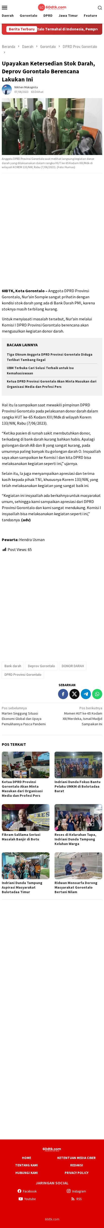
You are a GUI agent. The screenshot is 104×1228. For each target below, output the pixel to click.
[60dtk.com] (52, 7)
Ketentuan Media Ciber (76, 1158)
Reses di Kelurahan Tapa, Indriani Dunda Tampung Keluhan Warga (75, 839)
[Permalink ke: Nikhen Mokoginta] (7, 89)
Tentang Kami (26, 1165)
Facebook (30, 1191)
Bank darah (13, 666)
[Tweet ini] (74, 694)
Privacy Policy (76, 1173)
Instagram (79, 1191)
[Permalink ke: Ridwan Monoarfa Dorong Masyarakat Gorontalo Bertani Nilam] (78, 865)
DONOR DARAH (73, 666)
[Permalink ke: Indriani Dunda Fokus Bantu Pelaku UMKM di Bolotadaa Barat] (78, 765)
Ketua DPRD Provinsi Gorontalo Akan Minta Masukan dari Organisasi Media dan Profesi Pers (22, 789)
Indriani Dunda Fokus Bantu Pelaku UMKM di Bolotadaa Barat (77, 786)
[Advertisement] (52, 231)
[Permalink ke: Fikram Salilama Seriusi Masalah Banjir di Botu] (25, 817)
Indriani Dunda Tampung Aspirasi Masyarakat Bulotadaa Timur (22, 887)
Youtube (30, 1199)
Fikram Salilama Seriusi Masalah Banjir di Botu (21, 836)
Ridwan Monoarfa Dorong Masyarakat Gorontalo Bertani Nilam (76, 887)
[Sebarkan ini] (63, 694)
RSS (79, 1199)
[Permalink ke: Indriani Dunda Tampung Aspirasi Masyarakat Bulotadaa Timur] (25, 865)
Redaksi (76, 1165)
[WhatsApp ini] (97, 694)
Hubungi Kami (26, 1173)
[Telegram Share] (86, 694)
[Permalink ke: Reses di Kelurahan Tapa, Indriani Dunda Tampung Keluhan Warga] (78, 817)
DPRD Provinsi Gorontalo (23, 674)
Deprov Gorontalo (41, 666)
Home (26, 1158)
